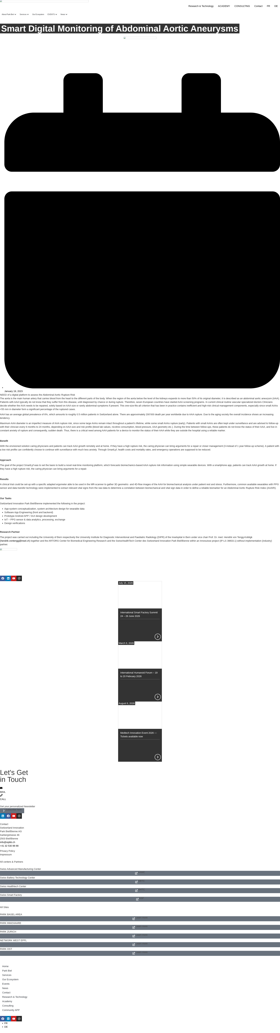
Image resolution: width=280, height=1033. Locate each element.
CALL (3, 799)
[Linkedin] (8, 578)
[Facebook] (2, 578)
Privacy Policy (7, 851)
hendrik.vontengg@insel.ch (15, 540)
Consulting (7, 1005)
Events (6, 983)
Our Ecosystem (10, 979)
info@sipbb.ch (7, 842)
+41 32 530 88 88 (9, 845)
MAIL (3, 792)
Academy (7, 1001)
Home (5, 966)
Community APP (11, 1010)
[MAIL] (1, 788)
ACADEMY (224, 6)
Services (6, 975)
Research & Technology (201, 6)
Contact (258, 6)
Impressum (6, 854)
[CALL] (1, 795)
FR (268, 6)
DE (276, 6)
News (5, 988)
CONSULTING (242, 6)
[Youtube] (13, 578)
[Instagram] (19, 578)
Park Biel (7, 970)
